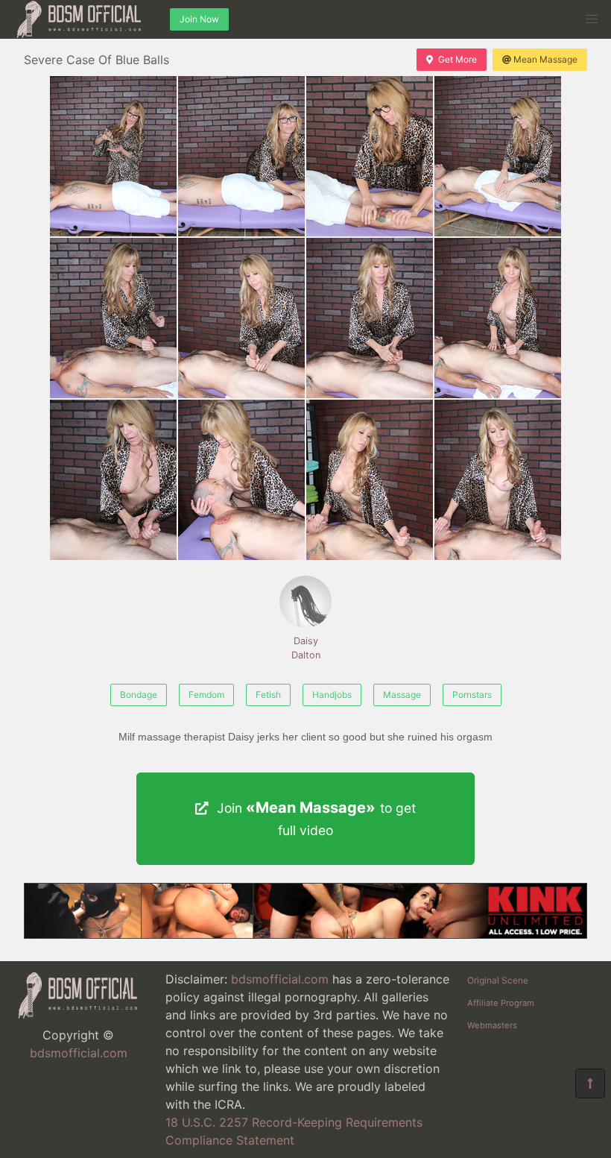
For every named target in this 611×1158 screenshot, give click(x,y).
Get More (457, 59)
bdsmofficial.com (78, 1052)
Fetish (268, 694)
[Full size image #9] (241, 480)
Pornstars (472, 694)
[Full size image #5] (241, 318)
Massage (402, 694)
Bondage (138, 694)
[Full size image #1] (241, 156)
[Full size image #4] (113, 318)
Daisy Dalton (305, 648)
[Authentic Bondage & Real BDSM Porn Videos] (305, 934)
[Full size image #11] (497, 480)
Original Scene (497, 980)
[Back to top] (590, 1083)
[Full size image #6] (369, 318)
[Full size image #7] (497, 318)
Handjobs (332, 694)
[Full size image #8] (113, 480)
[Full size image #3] (497, 156)
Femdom (206, 694)
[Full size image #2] (369, 156)
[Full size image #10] (369, 480)
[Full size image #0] (113, 156)
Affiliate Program (500, 1003)
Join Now (199, 19)
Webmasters (492, 1025)
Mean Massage (545, 59)
